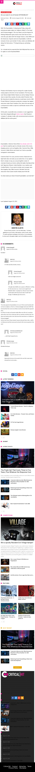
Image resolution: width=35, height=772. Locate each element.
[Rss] (22, 374)
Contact (15, 766)
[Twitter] (15, 374)
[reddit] (14, 24)
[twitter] (9, 24)
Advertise (22, 766)
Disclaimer (22, 768)
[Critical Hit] (17, 2)
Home (2, 10)
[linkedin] (20, 24)
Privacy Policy (13, 768)
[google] (12, 24)
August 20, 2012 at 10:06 (12, 249)
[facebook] (6, 24)
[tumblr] (23, 24)
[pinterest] (17, 24)
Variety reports (20, 114)
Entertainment (8, 10)
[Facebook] (12, 374)
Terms (29, 766)
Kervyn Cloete (5, 18)
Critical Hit (7, 766)
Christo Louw (10, 341)
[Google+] (19, 374)
